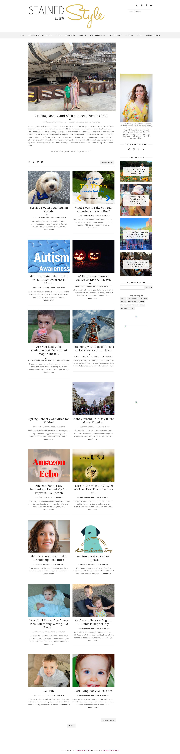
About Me (129, 35)
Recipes (82, 35)
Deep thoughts (133, 298)
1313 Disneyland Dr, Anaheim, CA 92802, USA (69, 122)
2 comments (95, 122)
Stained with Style (83, 750)
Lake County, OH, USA (45, 360)
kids (131, 305)
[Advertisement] (136, 56)
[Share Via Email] (42, 162)
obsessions (139, 305)
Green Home (70, 35)
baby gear (132, 301)
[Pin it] (38, 162)
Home (22, 35)
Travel (58, 35)
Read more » (107, 162)
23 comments (60, 217)
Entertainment (115, 35)
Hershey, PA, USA (90, 356)
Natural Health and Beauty (40, 35)
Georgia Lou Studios (111, 750)
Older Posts (108, 720)
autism (91, 215)
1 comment (58, 497)
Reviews (144, 298)
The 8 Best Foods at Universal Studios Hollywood (136, 264)
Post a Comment (102, 215)
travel (131, 308)
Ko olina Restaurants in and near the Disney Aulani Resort (136, 234)
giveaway (124, 305)
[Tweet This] (33, 162)
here (58, 143)
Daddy (123, 298)
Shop (140, 35)
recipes (124, 308)
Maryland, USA (47, 217)
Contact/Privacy (153, 35)
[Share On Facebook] (29, 162)
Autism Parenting (97, 35)
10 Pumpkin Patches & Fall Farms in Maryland (136, 171)
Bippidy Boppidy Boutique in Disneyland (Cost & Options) (136, 200)
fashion (141, 301)
